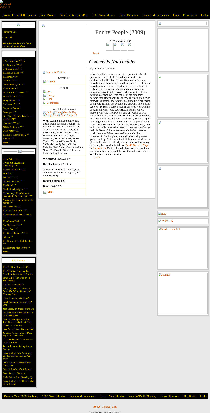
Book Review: (17, 356)
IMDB (50, 192)
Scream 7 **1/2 (10, 177)
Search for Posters (55, 72)
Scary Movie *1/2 (11, 100)
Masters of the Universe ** (15, 92)
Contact (106, 406)
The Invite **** (10, 76)
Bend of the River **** (14, 181)
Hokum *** (8, 138)
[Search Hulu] (57, 112)
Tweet (96, 53)
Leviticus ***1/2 (11, 80)
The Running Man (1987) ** (16, 247)
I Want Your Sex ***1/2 (14, 61)
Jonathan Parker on (17, 334)
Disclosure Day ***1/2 (13, 84)
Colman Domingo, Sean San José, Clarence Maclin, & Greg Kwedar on (17, 322)
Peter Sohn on (14, 373)
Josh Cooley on (18, 308)
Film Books (190, 15)
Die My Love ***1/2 (12, 225)
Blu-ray (51, 95)
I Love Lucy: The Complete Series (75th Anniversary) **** (17, 194)
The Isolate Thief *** (13, 72)
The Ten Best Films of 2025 (16, 267)
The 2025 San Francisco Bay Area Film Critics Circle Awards (18, 272)
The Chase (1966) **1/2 (14, 221)
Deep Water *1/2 (11, 130)
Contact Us (7, 37)
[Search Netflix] (48, 112)
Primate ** (8, 237)
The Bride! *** (10, 185)
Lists (176, 15)
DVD (50, 91)
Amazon (51, 81)
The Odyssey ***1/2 (12, 65)
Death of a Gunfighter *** (15, 189)
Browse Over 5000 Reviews (21, 396)
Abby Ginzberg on (16, 291)
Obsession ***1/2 (11, 123)
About (96, 406)
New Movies (47, 15)
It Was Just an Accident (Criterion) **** (13, 164)
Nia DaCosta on (13, 284)
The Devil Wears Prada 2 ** (16, 134)
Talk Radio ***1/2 (11, 206)
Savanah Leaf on (17, 369)
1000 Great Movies (103, 15)
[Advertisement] (183, 50)
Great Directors (129, 15)
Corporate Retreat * (12, 108)
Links (204, 15)
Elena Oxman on (16, 298)
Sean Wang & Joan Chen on (18, 329)
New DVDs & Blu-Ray (74, 15)
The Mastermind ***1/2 (14, 169)
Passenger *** (9, 112)
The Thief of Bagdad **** (15, 210)
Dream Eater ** (10, 229)
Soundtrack (53, 102)
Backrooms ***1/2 (11, 104)
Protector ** (8, 173)
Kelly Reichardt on (17, 377)
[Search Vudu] (68, 112)
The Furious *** (10, 88)
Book (49, 98)
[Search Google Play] (50, 115)
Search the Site (9, 31)
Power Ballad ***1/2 (12, 96)
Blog (114, 406)
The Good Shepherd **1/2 (15, 233)
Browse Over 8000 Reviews (19, 15)
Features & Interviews (155, 15)
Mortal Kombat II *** (13, 127)
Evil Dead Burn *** (12, 69)
